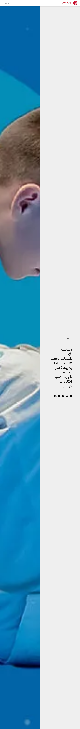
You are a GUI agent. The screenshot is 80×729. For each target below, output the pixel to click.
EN (8, 3)
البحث (6, 3)
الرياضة (70, 339)
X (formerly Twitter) (67, 396)
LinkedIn (59, 396)
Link (71, 396)
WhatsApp (55, 396)
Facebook (63, 396)
